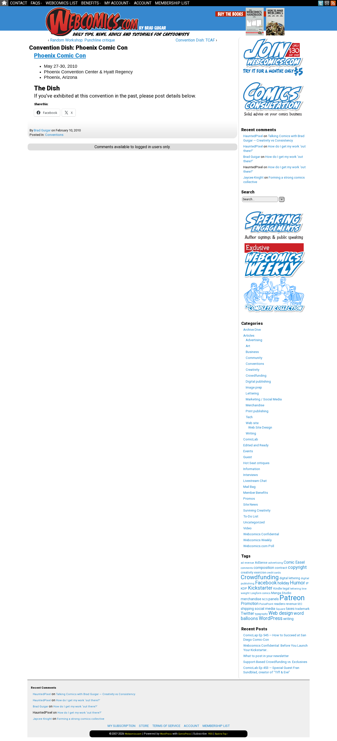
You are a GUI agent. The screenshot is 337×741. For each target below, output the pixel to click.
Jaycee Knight (253, 177)
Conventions (54, 135)
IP (307, 583)
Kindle (277, 588)
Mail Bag (249, 487)
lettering (295, 588)
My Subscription (121, 726)
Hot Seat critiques (256, 463)
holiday (283, 583)
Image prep (254, 387)
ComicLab (250, 439)
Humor (297, 583)
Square (280, 609)
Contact (18, 3)
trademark (302, 609)
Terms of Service (166, 726)
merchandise (251, 599)
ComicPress (184, 734)
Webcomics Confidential (261, 534)
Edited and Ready (255, 445)
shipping (247, 609)
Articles (248, 335)
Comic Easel (294, 562)
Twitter (321, 3)
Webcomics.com (71, 21)
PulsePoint (266, 604)
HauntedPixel (253, 136)
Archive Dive (252, 329)
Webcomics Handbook (280, 19)
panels (273, 599)
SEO (300, 604)
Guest (247, 457)
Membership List (172, 3)
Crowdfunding (256, 375)
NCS (265, 599)
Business (252, 352)
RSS (333, 3)
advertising (275, 562)
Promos (249, 498)
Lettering (252, 393)
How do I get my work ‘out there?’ (78, 700)
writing (288, 619)
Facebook (266, 583)
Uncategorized (254, 522)
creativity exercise (253, 572)
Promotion (250, 603)
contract (281, 568)
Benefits (91, 3)
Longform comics (260, 593)
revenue (291, 604)
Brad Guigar (42, 130)
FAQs (36, 3)
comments (247, 568)
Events (248, 451)
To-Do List (250, 516)
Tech (249, 417)
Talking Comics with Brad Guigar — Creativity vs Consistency (95, 694)
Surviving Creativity (256, 510)
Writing (251, 433)
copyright (297, 567)
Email (327, 3)
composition (264, 567)
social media (265, 608)
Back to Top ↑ (221, 734)
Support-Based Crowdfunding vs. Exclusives (275, 662)
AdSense (261, 562)
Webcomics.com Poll (258, 546)
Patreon (292, 598)
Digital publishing (258, 381)
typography (261, 614)
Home (4, 3)
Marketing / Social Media (264, 399)
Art (248, 346)
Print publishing (257, 411)
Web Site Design (260, 427)
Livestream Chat (255, 481)
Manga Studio (281, 593)
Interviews (250, 475)
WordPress (270, 618)
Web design (280, 613)
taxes (290, 609)
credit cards (274, 572)
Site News (250, 504)
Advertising (254, 340)
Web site (252, 423)
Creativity (252, 369)
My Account (117, 3)
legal (286, 588)
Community (254, 358)
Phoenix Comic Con (60, 55)
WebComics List (62, 3)
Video (247, 528)
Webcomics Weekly (257, 540)
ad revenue (247, 562)
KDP (244, 588)
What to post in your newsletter (266, 656)
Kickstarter (260, 588)
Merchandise (255, 405)
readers (279, 604)
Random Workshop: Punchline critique (82, 40)
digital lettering (290, 578)
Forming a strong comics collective (80, 718)
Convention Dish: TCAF (195, 40)
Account (142, 3)
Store (144, 726)
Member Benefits (255, 492)
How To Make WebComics (300, 19)
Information (251, 469)
